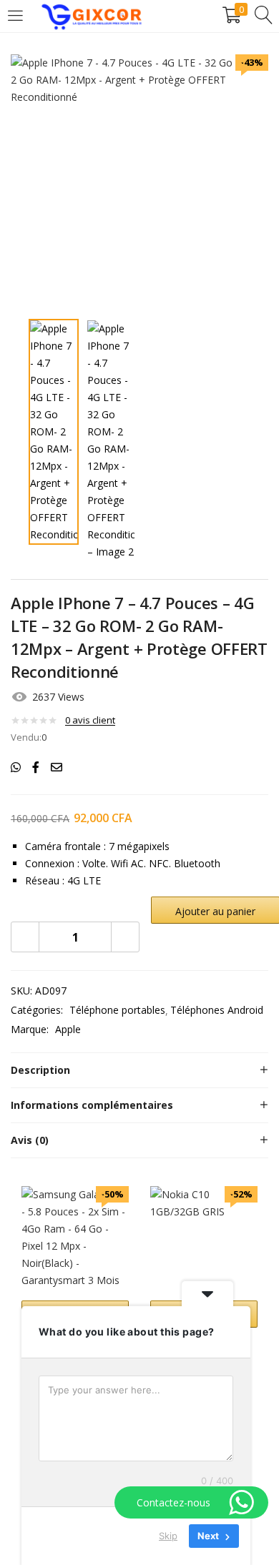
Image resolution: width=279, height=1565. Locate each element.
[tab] (139, 1070)
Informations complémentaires (92, 1105)
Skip (168, 1535)
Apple (68, 1029)
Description (40, 1070)
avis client (90, 720)
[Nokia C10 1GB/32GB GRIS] (204, 1238)
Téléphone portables (117, 1010)
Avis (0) (30, 1140)
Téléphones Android (216, 1010)
